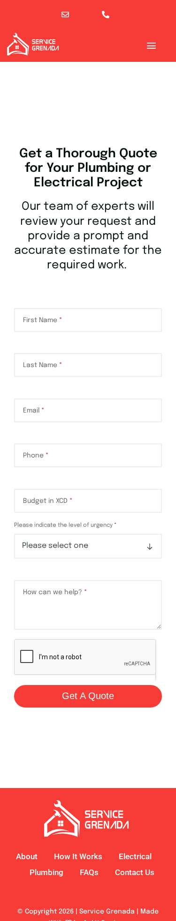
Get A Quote (88, 696)
